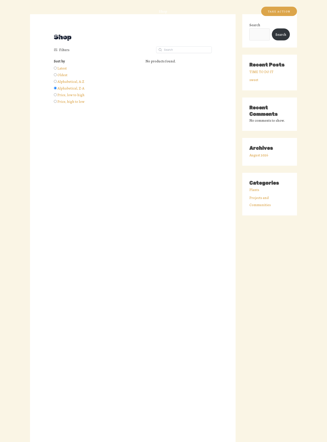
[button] (279, 11)
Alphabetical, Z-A (70, 88)
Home (147, 11)
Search (254, 24)
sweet (253, 79)
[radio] (60, 68)
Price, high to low (71, 101)
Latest (62, 68)
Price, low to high (71, 94)
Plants (254, 189)
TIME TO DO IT (261, 71)
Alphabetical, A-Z (70, 81)
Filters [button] (64, 49)
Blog (177, 11)
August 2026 (258, 154)
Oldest (62, 74)
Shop (163, 11)
